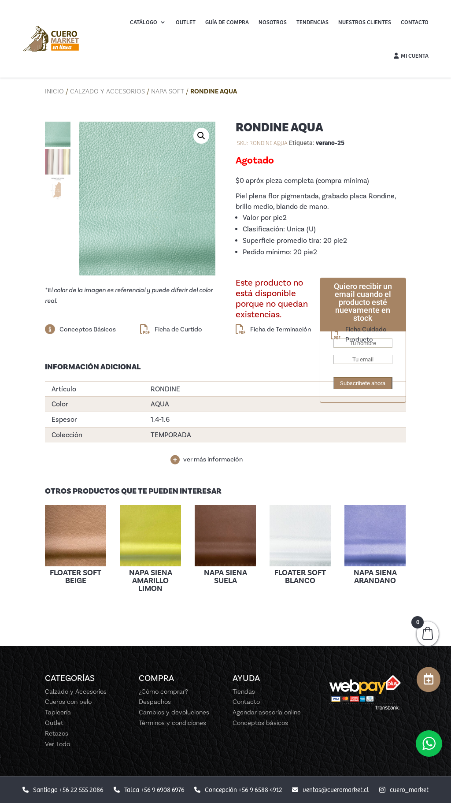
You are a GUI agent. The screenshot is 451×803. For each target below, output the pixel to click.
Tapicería (58, 712)
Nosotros (273, 22)
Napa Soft (167, 91)
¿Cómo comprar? (163, 691)
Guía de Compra (227, 22)
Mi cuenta (415, 55)
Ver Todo (57, 744)
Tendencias (312, 22)
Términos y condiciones (172, 723)
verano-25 (330, 142)
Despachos (155, 702)
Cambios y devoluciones (174, 712)
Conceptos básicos (260, 723)
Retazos (56, 733)
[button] (201, 136)
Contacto (415, 22)
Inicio (54, 91)
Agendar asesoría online (267, 712)
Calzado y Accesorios (107, 91)
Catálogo (143, 22)
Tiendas (244, 691)
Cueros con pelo (68, 702)
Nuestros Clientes (364, 22)
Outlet (186, 22)
